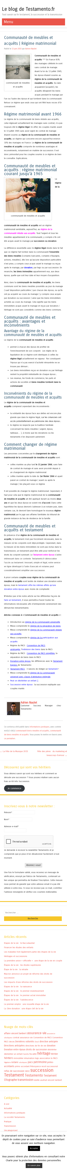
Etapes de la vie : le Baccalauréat (19, 943)
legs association (42, 1058)
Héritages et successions (15, 956)
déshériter (52, 1049)
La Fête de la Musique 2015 (14, 751)
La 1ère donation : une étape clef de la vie (23, 1008)
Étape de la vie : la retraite (16, 969)
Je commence (14, 788)
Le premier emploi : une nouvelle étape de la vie (26, 1004)
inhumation (29, 1058)
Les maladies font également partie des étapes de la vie (30, 952)
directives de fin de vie (35, 1045)
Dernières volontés (24, 1041)
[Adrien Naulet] (13, 715)
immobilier (18, 1058)
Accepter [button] (34, 1148)
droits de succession (36, 1049)
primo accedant (22, 1066)
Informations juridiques (39, 727)
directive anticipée (49, 1041)
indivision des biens (31, 649)
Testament (14, 1075)
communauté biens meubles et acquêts (32, 731)
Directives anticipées (14, 1045)
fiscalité (33, 1054)
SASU (27, 1071)
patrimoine (40, 1062)
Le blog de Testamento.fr (28, 9)
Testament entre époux (43, 554)
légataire (7, 1062)
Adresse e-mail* (11, 826)
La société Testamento (14, 1117)
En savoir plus (34, 1165)
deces (12, 1041)
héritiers (8, 1058)
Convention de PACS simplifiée (41, 653)
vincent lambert (55, 1080)
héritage (43, 1053)
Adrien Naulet (31, 49)
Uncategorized (10, 1130)
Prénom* (8, 812)
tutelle (37, 1080)
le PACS (54, 1058)
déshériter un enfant (13, 1054)
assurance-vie (36, 1033)
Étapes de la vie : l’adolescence (18, 999)
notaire (14, 1062)
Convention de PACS (42, 1037)
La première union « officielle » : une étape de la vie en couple (33, 960)
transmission (25, 1080)
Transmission (10, 1126)
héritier (54, 1054)
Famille (26, 1054)
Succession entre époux (21, 684)
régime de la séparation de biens (45, 626)
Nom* (6, 819)
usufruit (43, 1080)
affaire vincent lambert (15, 1033)
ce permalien (9, 738)
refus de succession (14, 1071)
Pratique (7, 1121)
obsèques (23, 1062)
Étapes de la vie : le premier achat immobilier (25, 995)
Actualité (8, 1108)
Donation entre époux (20, 661)
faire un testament (12, 600)
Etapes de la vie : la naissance (18, 986)
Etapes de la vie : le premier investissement (24, 991)
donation (28, 267)
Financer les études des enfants (18, 947)
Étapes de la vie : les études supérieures (22, 965)
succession (42, 1070)
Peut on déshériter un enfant (23, 680)
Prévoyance (35, 1066)
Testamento (34, 1075)
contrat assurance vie (23, 1037)
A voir (6, 1104)
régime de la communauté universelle (42, 622)
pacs (30, 1062)
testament (53, 669)
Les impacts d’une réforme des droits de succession (28, 982)
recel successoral (49, 1066)
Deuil (37, 1042)
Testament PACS (17, 669)
